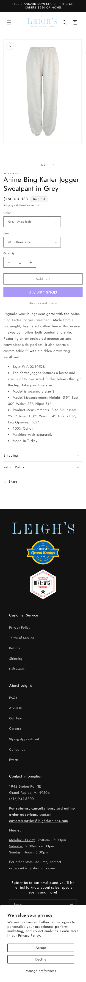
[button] (9, 22)
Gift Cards (17, 669)
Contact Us (17, 749)
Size (6, 233)
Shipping (8, 205)
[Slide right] (53, 165)
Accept (41, 947)
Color (7, 213)
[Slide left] (33, 165)
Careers (15, 728)
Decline (40, 959)
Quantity (8, 253)
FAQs (13, 697)
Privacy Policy (19, 627)
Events (14, 759)
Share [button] (13, 481)
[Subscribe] (72, 904)
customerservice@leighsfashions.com (38, 820)
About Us (16, 708)
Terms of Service (21, 637)
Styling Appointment (24, 739)
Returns (14, 648)
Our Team (16, 718)
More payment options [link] (43, 303)
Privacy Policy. (29, 935)
